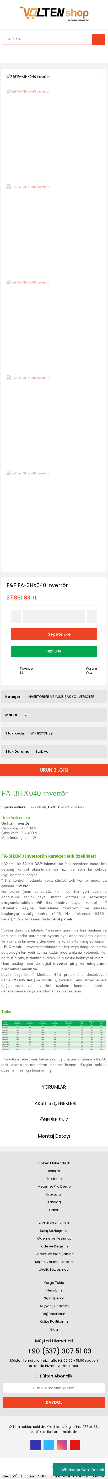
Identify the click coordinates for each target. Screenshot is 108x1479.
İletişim (54, 1170)
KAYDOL (54, 1402)
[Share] (100, 85)
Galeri (54, 1209)
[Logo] (54, 14)
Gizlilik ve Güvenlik (54, 1222)
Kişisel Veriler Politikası (54, 1261)
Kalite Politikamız (54, 1321)
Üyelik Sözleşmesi (54, 1269)
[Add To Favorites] (100, 76)
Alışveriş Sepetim (54, 1305)
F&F (26, 714)
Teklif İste (54, 1178)
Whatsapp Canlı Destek (82, 1469)
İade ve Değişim (54, 1246)
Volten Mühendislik (54, 1163)
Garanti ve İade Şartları (54, 1253)
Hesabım (54, 1290)
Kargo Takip (54, 1282)
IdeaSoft (9, 1476)
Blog (54, 1329)
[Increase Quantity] (92, 616)
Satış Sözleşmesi (54, 1230)
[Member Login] (8, 54)
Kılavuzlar (54, 1194)
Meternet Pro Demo (54, 1186)
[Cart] (97, 54)
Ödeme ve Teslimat (54, 1238)
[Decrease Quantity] (16, 616)
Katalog (54, 1201)
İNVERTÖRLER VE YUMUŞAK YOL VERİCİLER (61, 696)
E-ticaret (28, 1476)
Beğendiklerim (54, 1313)
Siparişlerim (54, 1298)
